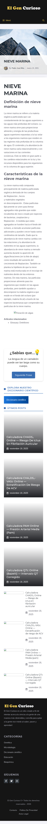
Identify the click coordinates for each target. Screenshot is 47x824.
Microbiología (9, 747)
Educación (8, 757)
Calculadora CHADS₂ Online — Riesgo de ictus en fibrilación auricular (23, 440)
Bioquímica (8, 762)
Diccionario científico (16, 400)
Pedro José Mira (18, 68)
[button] (43, 20)
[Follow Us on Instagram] (17, 781)
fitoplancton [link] (12, 196)
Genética (8, 742)
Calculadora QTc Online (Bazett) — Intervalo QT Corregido (22, 574)
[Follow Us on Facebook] (6, 781)
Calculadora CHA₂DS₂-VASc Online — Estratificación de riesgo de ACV (34, 628)
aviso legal (23, 814)
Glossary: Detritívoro (19, 323)
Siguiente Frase (23, 375)
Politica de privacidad (28, 810)
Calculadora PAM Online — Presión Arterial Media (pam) (23, 529)
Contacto (13, 810)
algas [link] (6, 256)
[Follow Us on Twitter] (11, 781)
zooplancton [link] (22, 217)
